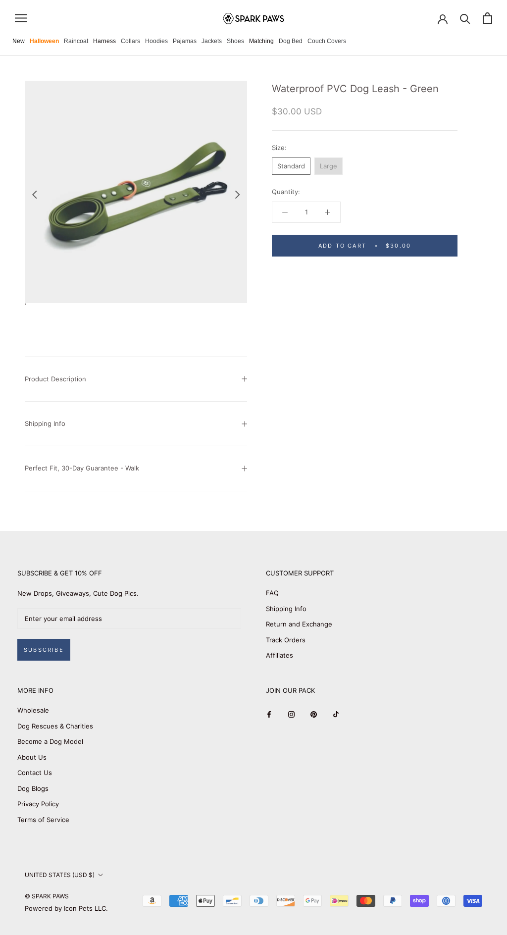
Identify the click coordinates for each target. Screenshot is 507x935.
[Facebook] (269, 714)
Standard (291, 166)
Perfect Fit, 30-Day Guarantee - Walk (82, 468)
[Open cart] (487, 18)
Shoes (235, 41)
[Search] (465, 18)
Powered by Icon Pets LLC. (66, 908)
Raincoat (76, 41)
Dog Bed (291, 41)
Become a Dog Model (50, 741)
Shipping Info (45, 423)
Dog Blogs (33, 788)
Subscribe (44, 649)
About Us (32, 757)
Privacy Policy (38, 804)
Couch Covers (326, 41)
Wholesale (33, 710)
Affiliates (279, 655)
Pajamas (185, 41)
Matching (261, 41)
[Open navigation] (21, 18)
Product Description (55, 379)
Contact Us (34, 773)
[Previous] (34, 195)
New (18, 41)
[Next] (238, 195)
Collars (130, 41)
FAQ (272, 593)
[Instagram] (291, 714)
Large (328, 166)
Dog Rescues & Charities (55, 726)
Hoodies (156, 41)
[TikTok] (336, 714)
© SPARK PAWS (47, 896)
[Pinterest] (313, 714)
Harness (104, 41)
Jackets (212, 41)
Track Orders (285, 640)
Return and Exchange (299, 624)
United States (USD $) (60, 875)
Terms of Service (43, 820)
